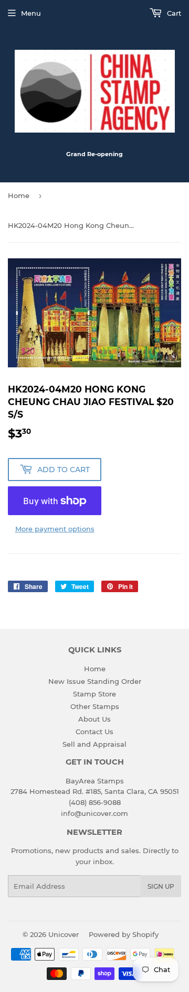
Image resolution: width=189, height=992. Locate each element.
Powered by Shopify (124, 934)
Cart (173, 13)
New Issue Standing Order (94, 681)
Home (18, 195)
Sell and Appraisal (94, 744)
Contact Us (94, 731)
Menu (31, 13)
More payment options (54, 529)
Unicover (63, 934)
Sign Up (161, 886)
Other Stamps (94, 706)
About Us (94, 719)
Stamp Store (94, 694)
